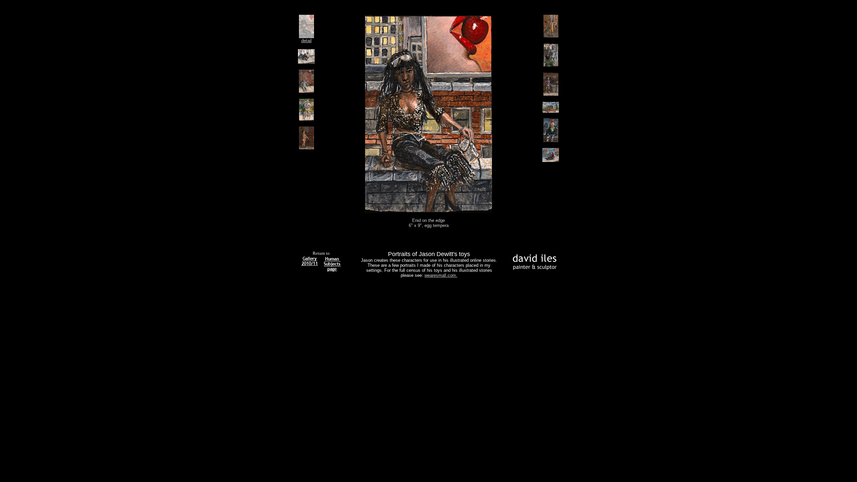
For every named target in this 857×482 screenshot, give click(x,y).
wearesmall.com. (440, 275)
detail (306, 40)
